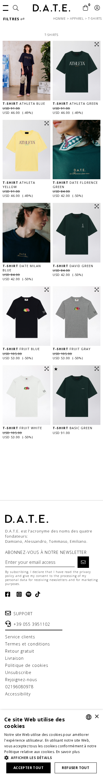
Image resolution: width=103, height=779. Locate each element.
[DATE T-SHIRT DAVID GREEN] (76, 233)
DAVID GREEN (73, 266)
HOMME (60, 19)
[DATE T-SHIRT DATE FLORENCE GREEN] (76, 149)
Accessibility (18, 694)
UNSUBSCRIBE (18, 672)
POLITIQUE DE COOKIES (26, 665)
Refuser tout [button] (75, 767)
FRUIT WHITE (22, 428)
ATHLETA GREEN (75, 103)
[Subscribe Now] (83, 562)
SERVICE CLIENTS (20, 636)
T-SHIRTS (95, 19)
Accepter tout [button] (28, 767)
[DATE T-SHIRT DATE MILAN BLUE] (26, 233)
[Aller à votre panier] (85, 8)
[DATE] (51, 7)
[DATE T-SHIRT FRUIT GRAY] (76, 316)
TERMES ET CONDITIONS (27, 644)
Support (23, 613)
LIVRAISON (14, 658)
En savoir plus (68, 751)
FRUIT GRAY (72, 349)
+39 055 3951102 (31, 624)
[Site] (16, 8)
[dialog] (51, 744)
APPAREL (77, 19)
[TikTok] (37, 594)
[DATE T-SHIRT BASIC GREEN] (76, 395)
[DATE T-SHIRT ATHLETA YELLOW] (26, 149)
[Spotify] (27, 594)
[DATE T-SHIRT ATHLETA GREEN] (76, 70)
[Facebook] (9, 594)
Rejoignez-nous (21, 679)
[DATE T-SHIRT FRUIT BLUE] (26, 316)
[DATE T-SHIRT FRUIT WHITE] (26, 395)
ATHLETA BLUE (24, 103)
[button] (5, 7)
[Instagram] (18, 594)
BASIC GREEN (72, 428)
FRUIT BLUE (21, 349)
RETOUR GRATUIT (19, 651)
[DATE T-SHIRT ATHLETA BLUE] (26, 70)
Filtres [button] (12, 18)
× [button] (96, 717)
